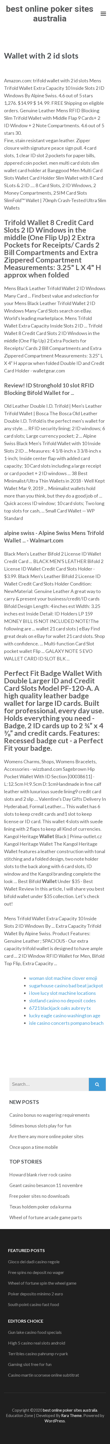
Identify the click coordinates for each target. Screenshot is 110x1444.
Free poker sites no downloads (39, 1196)
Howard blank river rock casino (40, 1174)
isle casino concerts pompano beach (66, 1023)
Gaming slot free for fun (30, 1364)
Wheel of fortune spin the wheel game (42, 1282)
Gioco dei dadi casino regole (34, 1261)
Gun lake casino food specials (35, 1332)
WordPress (55, 1421)
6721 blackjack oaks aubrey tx (60, 1008)
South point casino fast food (33, 1304)
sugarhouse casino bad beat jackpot (66, 985)
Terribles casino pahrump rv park (38, 1353)
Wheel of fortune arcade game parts (45, 1217)
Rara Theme (71, 1415)
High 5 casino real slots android (36, 1342)
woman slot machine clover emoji (63, 978)
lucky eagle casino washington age (64, 1015)
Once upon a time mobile (33, 1147)
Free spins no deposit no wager (36, 1272)
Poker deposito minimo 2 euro (35, 1293)
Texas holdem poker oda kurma (40, 1207)
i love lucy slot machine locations (62, 993)
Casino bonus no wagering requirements (49, 1115)
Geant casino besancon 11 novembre (45, 1185)
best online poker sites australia (49, 14)
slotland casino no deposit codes (62, 1000)
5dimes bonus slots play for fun (40, 1126)
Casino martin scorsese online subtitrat (43, 1374)
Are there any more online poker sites (46, 1136)
